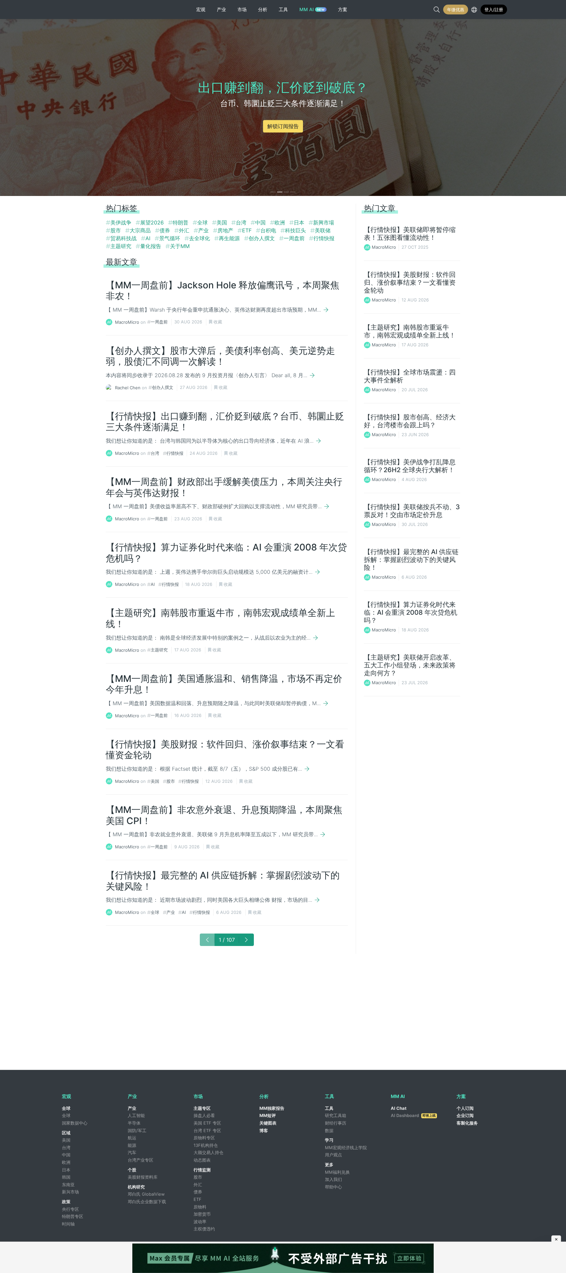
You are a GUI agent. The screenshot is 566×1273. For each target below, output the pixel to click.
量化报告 (151, 246)
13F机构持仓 (206, 1145)
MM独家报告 (271, 1108)
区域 (66, 1132)
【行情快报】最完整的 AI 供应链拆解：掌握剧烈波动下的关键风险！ (223, 881)
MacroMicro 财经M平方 (86, 9)
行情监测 (202, 1169)
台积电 (269, 230)
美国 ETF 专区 (207, 1123)
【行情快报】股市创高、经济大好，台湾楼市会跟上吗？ (410, 421)
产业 (204, 230)
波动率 (200, 1221)
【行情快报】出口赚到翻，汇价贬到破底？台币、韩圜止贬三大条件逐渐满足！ (225, 422)
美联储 (322, 230)
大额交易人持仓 (208, 1152)
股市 (116, 230)
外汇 (185, 230)
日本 (300, 222)
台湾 (242, 222)
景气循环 (170, 238)
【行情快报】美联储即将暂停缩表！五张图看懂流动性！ (410, 233)
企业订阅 (465, 1115)
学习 (329, 1140)
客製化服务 (467, 1123)
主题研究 (121, 246)
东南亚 (68, 1184)
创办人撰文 (262, 238)
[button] (273, 192)
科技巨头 (296, 230)
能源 (132, 1145)
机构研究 (136, 1186)
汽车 (132, 1152)
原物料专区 (204, 1137)
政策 (66, 1201)
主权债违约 (204, 1228)
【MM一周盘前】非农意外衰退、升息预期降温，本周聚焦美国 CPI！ (224, 815)
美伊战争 (121, 222)
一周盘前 (295, 238)
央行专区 (70, 1209)
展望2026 (152, 222)
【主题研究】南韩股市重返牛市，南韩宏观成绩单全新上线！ (220, 618)
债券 (166, 230)
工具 (329, 1108)
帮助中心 (333, 1186)
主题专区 (202, 1108)
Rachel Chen (128, 387)
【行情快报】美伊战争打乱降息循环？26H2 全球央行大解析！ (410, 466)
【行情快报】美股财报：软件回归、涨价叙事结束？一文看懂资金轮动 (225, 750)
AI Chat (398, 1108)
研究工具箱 (335, 1115)
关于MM (180, 246)
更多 (329, 1164)
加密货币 (202, 1214)
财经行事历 (335, 1123)
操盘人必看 (204, 1115)
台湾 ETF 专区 (207, 1130)
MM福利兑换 (337, 1172)
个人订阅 (465, 1108)
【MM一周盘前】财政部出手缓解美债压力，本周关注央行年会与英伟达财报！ (224, 487)
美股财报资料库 (143, 1177)
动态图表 (202, 1160)
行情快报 (323, 238)
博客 (263, 1130)
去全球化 (200, 238)
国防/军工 (137, 1130)
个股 (132, 1169)
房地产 (226, 230)
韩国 (66, 1177)
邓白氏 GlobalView (146, 1194)
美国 (223, 222)
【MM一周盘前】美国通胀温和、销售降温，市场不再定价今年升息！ (224, 684)
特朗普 (181, 222)
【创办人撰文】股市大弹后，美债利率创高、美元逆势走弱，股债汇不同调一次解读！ (220, 356)
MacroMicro (127, 321)
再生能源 (230, 238)
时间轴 (68, 1223)
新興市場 (323, 222)
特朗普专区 (72, 1216)
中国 (261, 222)
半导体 (134, 1123)
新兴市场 (70, 1191)
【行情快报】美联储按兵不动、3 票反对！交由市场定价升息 (412, 511)
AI (148, 238)
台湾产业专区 (140, 1160)
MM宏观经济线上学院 (346, 1147)
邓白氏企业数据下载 (147, 1201)
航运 (132, 1137)
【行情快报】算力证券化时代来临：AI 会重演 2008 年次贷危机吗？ (226, 553)
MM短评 (267, 1115)
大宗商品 (141, 230)
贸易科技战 (124, 238)
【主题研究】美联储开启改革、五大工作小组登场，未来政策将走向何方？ (410, 665)
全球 (203, 222)
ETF (247, 230)
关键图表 (267, 1123)
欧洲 (280, 222)
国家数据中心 (74, 1123)
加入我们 (333, 1179)
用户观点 (333, 1154)
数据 (329, 1130)
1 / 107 (227, 939)
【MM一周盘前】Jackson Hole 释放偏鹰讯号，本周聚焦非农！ (222, 291)
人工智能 (136, 1115)
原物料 (200, 1206)
